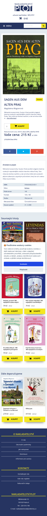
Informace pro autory (23, 459)
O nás (23, 440)
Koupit (20, 126)
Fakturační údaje (23, 483)
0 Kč (25, 18)
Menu (8, 26)
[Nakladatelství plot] (23, 7)
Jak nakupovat (23, 449)
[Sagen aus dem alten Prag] (23, 64)
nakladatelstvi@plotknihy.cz (26, 509)
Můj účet (23, 15)
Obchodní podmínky (23, 445)
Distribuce (23, 454)
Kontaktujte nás (23, 474)
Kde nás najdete (24, 479)
